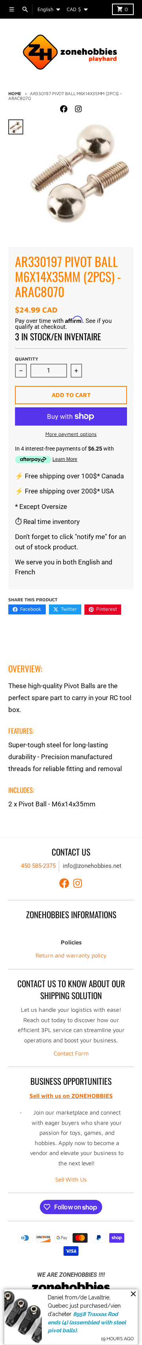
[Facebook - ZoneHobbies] (63, 108)
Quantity (26, 358)
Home (14, 93)
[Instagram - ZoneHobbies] (78, 108)
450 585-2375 (38, 865)
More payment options (71, 434)
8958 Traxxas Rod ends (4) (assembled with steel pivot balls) (87, 1322)
